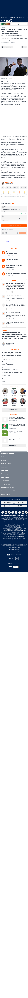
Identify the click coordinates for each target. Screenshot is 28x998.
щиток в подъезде (12, 259)
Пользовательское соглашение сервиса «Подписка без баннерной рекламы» (14, 551)
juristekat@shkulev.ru (17, 529)
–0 (25, 213)
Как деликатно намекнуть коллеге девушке (14, 252)
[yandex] (23, 512)
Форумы (14, 248)
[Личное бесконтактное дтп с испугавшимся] (4, 267)
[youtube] (19, 512)
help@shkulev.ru (10, 530)
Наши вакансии (5, 477)
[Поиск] (20, 20)
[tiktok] (26, 512)
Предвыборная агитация (8, 487)
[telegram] (2, 512)
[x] (16, 512)
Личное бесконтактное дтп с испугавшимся (15, 266)
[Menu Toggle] (1, 20)
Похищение (8, 187)
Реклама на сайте (6, 463)
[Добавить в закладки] (22, 47)
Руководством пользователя (14, 540)
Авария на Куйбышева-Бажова (16, 273)
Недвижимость (4, 17)
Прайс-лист (4, 467)
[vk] (6, 512)
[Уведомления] (23, 20)
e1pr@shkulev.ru (21, 536)
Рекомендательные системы (14, 549)
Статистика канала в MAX (8, 491)
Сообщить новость (6, 457)
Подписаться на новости (7, 453)
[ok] (9, 512)
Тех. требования (5, 484)
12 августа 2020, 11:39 (5, 42)
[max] (12, 512)
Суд (3, 187)
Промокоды (12, 17)
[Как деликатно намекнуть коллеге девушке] (4, 254)
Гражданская (23, 187)
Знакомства (19, 17)
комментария (8, 47)
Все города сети (5, 494)
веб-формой (23, 530)
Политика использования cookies (14, 547)
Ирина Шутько (9, 182)
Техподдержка (5, 480)
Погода (24, 17)
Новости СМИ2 (5, 241)
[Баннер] (5, 24)
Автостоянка (15, 187)
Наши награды (5, 474)
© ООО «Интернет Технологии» (14, 563)
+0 (21, 213)
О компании (4, 470)
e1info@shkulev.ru (10, 529)
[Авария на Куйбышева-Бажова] (4, 274)
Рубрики (3, 460)
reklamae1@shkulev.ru (23, 532)
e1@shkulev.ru (19, 527)
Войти (6, 233)
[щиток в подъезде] (4, 261)
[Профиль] (26, 20)
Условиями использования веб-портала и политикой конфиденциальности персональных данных (14, 542)
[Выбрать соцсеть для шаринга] (25, 47)
